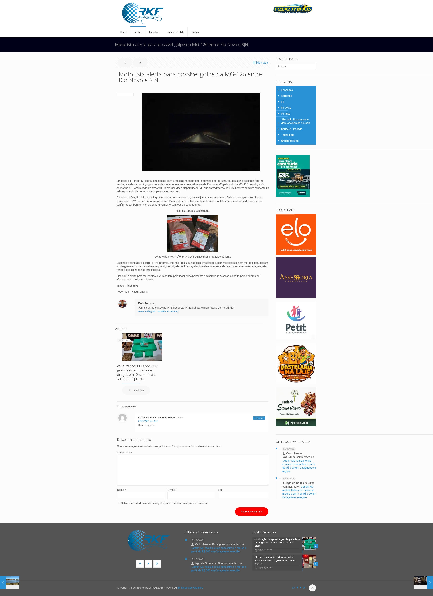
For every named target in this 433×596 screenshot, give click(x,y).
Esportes (286, 95)
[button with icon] (140, 564)
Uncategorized (290, 140)
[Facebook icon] (297, 587)
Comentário (124, 452)
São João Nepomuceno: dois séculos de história (295, 121)
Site (220, 489)
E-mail (172, 489)
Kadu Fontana (146, 303)
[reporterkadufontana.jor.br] (143, 13)
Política (285, 113)
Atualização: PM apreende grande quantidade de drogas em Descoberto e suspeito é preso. (137, 372)
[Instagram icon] (304, 587)
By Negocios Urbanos (190, 587)
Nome (121, 489)
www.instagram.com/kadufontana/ (158, 311)
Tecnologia (287, 134)
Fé (282, 101)
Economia (287, 90)
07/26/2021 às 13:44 (148, 421)
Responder (259, 418)
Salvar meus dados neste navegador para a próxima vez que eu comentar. (164, 503)
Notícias (286, 107)
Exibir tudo (261, 62)
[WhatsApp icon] (293, 587)
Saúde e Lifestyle (291, 129)
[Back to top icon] (312, 587)
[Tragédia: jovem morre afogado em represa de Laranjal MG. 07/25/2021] (9, 582)
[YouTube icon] (300, 587)
